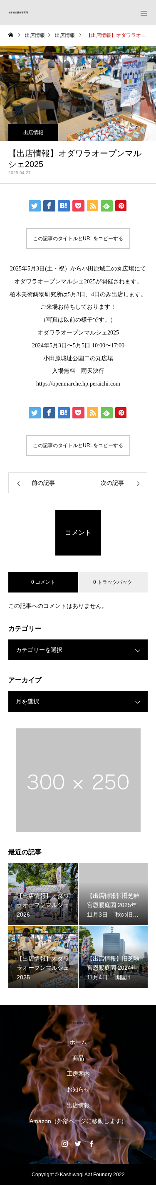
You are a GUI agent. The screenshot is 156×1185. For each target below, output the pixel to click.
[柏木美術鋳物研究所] (78, 1023)
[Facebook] (91, 1143)
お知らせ (78, 1089)
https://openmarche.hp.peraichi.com (78, 384)
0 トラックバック (112, 582)
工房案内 (78, 1073)
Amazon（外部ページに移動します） (78, 1121)
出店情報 (33, 132)
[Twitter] (78, 1143)
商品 (78, 1058)
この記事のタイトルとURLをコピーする (78, 238)
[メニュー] (143, 12)
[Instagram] (65, 1143)
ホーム (78, 1042)
